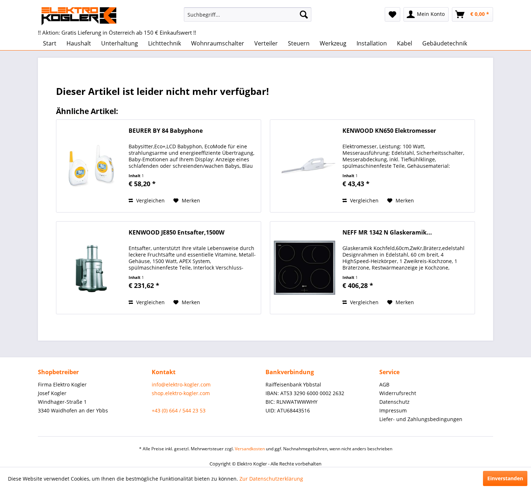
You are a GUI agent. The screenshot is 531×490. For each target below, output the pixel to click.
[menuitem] (247, 14)
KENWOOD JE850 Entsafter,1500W (176, 232)
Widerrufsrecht (397, 393)
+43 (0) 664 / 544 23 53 (179, 410)
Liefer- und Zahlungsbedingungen (420, 419)
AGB (384, 384)
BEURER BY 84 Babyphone (166, 131)
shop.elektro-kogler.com (181, 393)
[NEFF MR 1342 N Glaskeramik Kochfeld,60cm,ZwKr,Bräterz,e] (304, 268)
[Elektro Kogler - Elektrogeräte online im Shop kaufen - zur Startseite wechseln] (79, 16)
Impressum (393, 410)
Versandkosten (250, 449)
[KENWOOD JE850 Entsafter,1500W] (90, 268)
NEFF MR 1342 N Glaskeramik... (387, 232)
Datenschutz (394, 401)
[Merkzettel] (392, 14)
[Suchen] (303, 14)
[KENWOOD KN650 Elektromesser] (304, 166)
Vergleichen (150, 200)
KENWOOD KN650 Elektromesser (389, 131)
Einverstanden (505, 478)
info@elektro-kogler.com (181, 384)
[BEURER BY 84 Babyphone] (90, 166)
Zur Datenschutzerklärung (271, 478)
